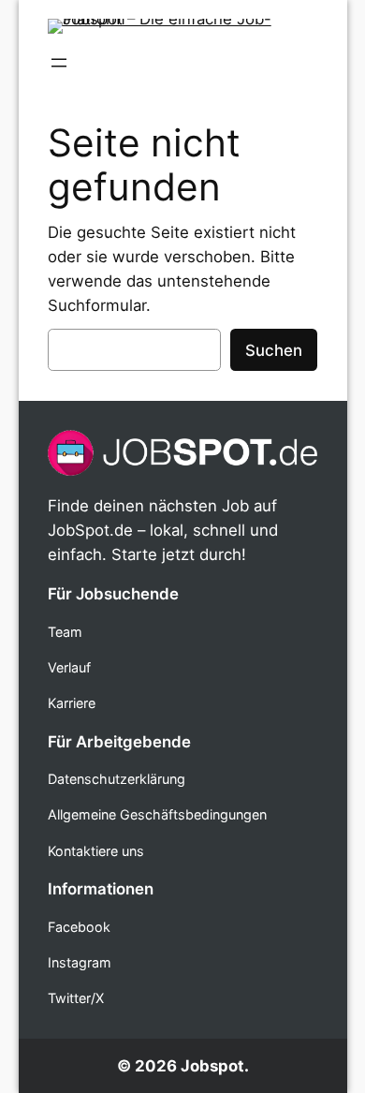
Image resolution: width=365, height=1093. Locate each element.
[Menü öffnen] (59, 63)
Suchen (273, 350)
